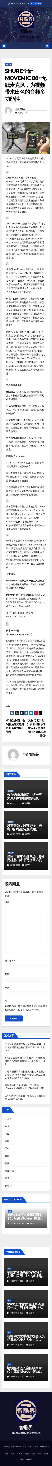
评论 (8, 902)
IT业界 (8, 1119)
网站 (7, 988)
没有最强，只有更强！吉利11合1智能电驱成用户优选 (24, 829)
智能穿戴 (8, 64)
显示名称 (10, 960)
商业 (7, 1133)
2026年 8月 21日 (17, 1345)
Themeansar (44, 1446)
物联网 (8, 1186)
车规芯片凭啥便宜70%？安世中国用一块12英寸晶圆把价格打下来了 (26, 1275)
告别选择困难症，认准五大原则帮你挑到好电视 (24, 796)
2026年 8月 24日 (17, 1281)
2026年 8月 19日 (17, 1223)
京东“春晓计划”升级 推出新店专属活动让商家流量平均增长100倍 (36, 728)
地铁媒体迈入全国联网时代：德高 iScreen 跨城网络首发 (26, 1218)
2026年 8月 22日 (17, 1313)
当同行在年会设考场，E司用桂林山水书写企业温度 (25, 858)
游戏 (7, 1178)
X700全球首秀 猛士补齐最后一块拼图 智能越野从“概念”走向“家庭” (25, 1307)
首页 (6, 1454)
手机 (7, 1148)
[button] (42, 46)
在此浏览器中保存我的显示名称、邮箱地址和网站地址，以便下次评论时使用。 (26, 1008)
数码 (7, 1156)
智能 (27, 1454)
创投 (7, 1126)
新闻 (7, 1163)
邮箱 (8, 974)
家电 (7, 1141)
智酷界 (26, 31)
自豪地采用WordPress (12, 1446)
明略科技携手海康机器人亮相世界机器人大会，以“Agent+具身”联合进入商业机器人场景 (25, 1074)
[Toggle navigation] (23, 45)
